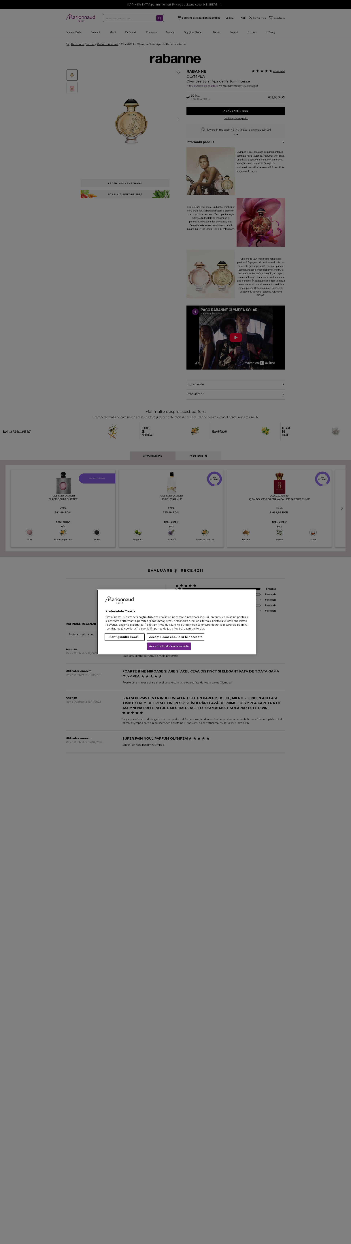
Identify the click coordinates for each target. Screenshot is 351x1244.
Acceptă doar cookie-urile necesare (175, 637)
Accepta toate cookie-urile (169, 646)
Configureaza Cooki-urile (124, 637)
